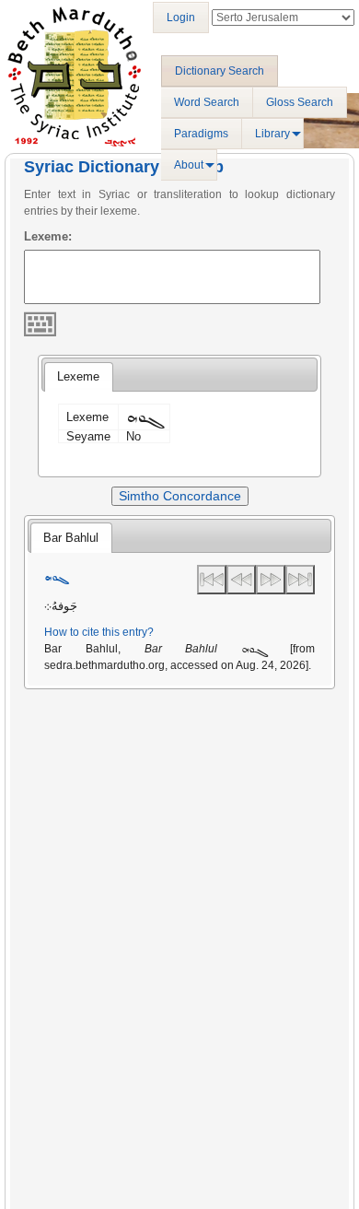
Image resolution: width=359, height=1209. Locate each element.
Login (181, 17)
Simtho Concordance (180, 495)
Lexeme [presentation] (78, 376)
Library (272, 133)
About (188, 164)
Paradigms (201, 133)
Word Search (206, 102)
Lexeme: (48, 236)
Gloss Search (299, 102)
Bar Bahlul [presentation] (70, 538)
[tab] (78, 377)
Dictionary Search (219, 71)
